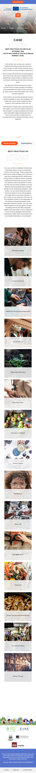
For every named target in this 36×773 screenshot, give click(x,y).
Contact (6, 770)
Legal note (16, 770)
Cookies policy (27, 770)
